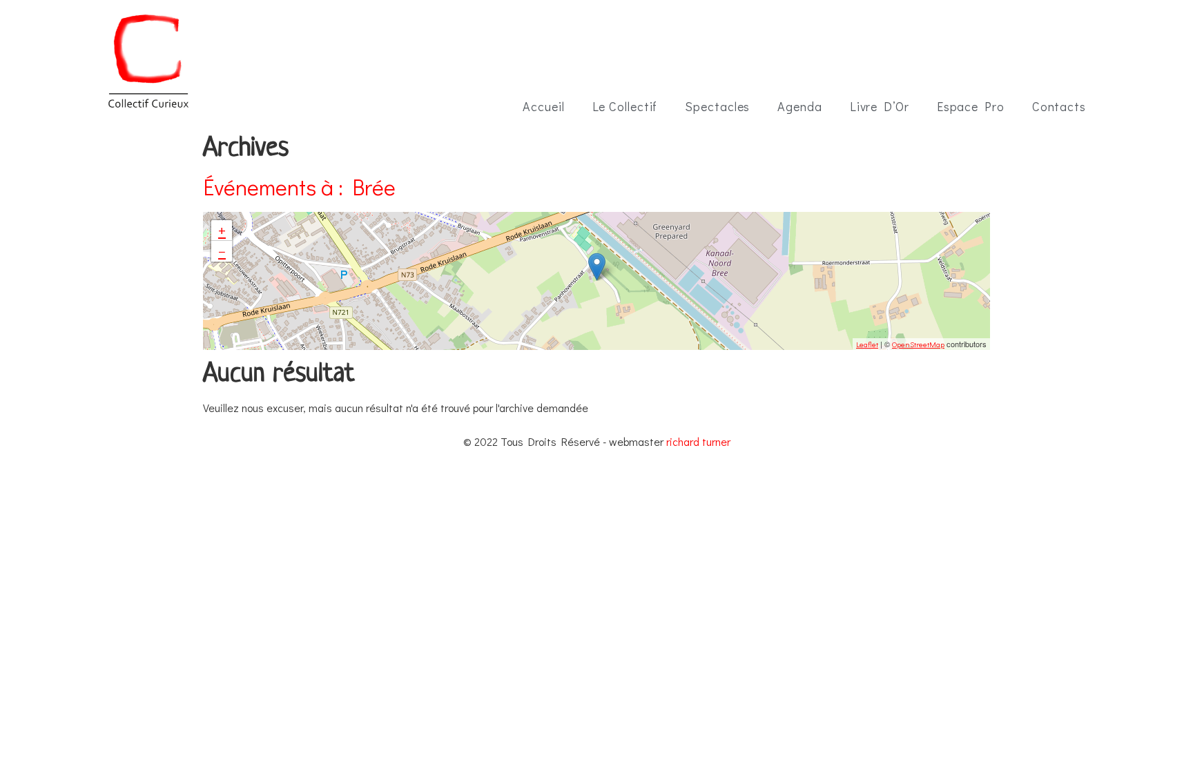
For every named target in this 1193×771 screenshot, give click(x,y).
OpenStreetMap (918, 344)
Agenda (799, 106)
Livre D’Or (879, 106)
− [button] (222, 251)
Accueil (543, 106)
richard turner (698, 441)
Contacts (1059, 106)
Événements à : (299, 187)
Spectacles (717, 106)
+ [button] (222, 230)
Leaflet (867, 344)
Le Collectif (625, 106)
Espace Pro (971, 106)
